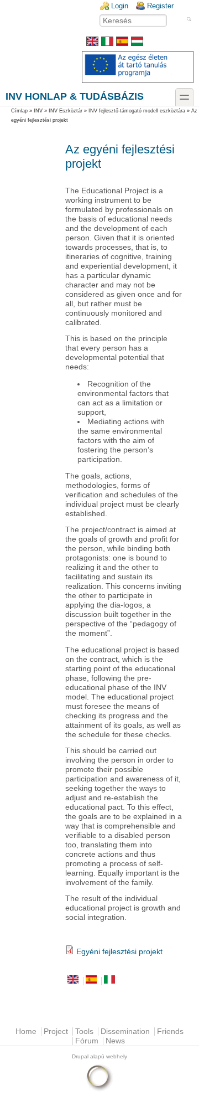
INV (38, 111)
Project (56, 1031)
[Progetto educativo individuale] (107, 43)
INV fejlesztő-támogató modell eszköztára (136, 111)
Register (160, 6)
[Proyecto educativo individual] (122, 43)
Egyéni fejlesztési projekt (119, 952)
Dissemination (125, 1031)
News (115, 1041)
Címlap (19, 111)
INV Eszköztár (65, 111)
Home (25, 1031)
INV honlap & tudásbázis (75, 96)
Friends (170, 1031)
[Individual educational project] (92, 43)
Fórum (86, 1041)
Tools (84, 1031)
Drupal (80, 1056)
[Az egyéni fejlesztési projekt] (137, 43)
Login (119, 6)
